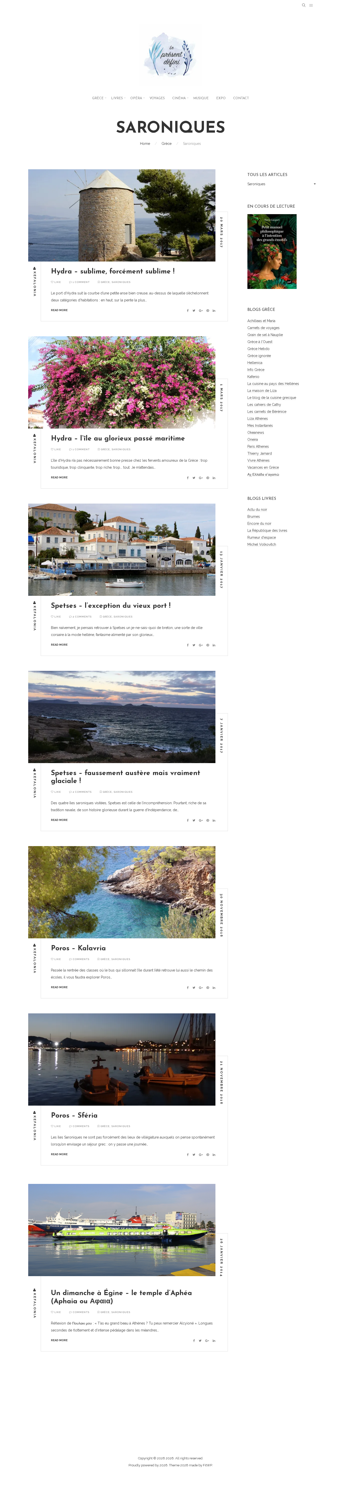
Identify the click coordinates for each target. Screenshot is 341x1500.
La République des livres (267, 530)
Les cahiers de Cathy (264, 405)
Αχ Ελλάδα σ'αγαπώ (263, 474)
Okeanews (255, 433)
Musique (201, 98)
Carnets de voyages (263, 328)
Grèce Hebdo (258, 349)
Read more (59, 310)
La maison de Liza (262, 391)
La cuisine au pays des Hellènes (273, 384)
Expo (221, 98)
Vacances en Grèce (263, 467)
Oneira (252, 439)
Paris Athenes (258, 446)
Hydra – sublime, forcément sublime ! (112, 271)
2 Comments (82, 616)
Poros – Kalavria (78, 948)
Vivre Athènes (258, 460)
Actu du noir (257, 510)
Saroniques (121, 282)
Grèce (98, 98)
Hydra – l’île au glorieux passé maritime (118, 438)
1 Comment (81, 282)
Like (57, 282)
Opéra (136, 98)
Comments (80, 959)
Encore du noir (259, 524)
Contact (241, 98)
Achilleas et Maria (261, 321)
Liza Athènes (257, 419)
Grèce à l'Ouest (259, 342)
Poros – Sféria (74, 1115)
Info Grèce (255, 370)
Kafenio (253, 377)
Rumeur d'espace (261, 537)
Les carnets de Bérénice (266, 412)
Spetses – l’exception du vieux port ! (110, 606)
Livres (117, 98)
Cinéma (179, 98)
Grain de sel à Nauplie (265, 335)
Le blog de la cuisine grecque (271, 398)
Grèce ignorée (259, 356)
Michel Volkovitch (261, 544)
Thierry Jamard (259, 453)
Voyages (157, 98)
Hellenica (254, 363)
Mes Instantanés (260, 426)
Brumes (253, 517)
